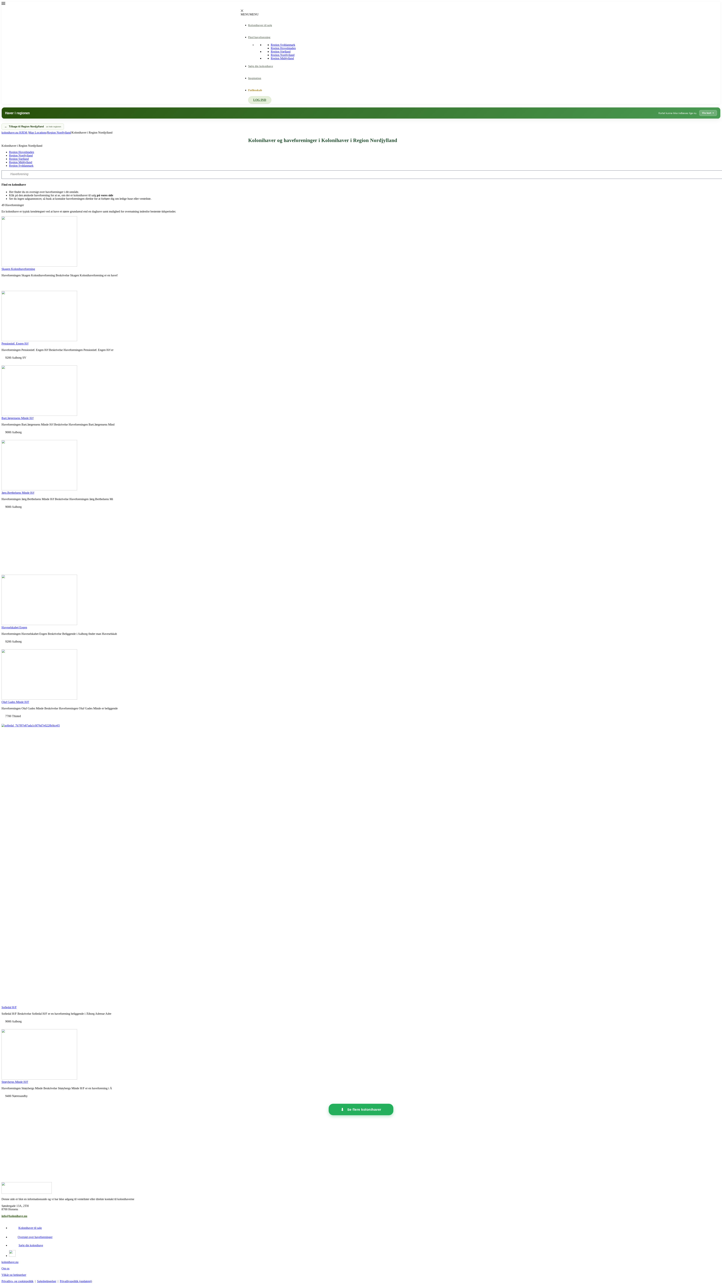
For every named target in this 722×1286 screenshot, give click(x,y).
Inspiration (254, 78)
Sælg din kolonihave (260, 66)
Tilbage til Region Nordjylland (35, 126)
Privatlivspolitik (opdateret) (76, 1281)
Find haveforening (259, 37)
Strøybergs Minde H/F (15, 1081)
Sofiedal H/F (9, 1007)
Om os (5, 1268)
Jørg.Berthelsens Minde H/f (18, 492)
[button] (250, 14)
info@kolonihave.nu (14, 1216)
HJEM (15, 132)
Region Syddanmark (283, 44)
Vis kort (706, 113)
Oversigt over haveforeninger (35, 1237)
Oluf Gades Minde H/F (15, 702)
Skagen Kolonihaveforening (18, 269)
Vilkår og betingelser (14, 1274)
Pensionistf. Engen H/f (15, 343)
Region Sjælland (280, 51)
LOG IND (259, 99)
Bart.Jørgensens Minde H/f (17, 418)
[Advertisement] (361, 541)
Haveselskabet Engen (14, 627)
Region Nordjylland (282, 55)
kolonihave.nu (10, 1262)
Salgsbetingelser (46, 1281)
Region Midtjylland (282, 58)
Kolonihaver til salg (260, 25)
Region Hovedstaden (283, 48)
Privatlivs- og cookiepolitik (17, 1281)
